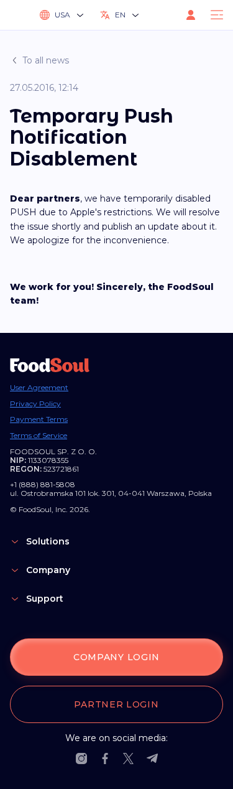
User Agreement (39, 387)
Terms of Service (38, 435)
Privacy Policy (35, 403)
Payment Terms (39, 419)
